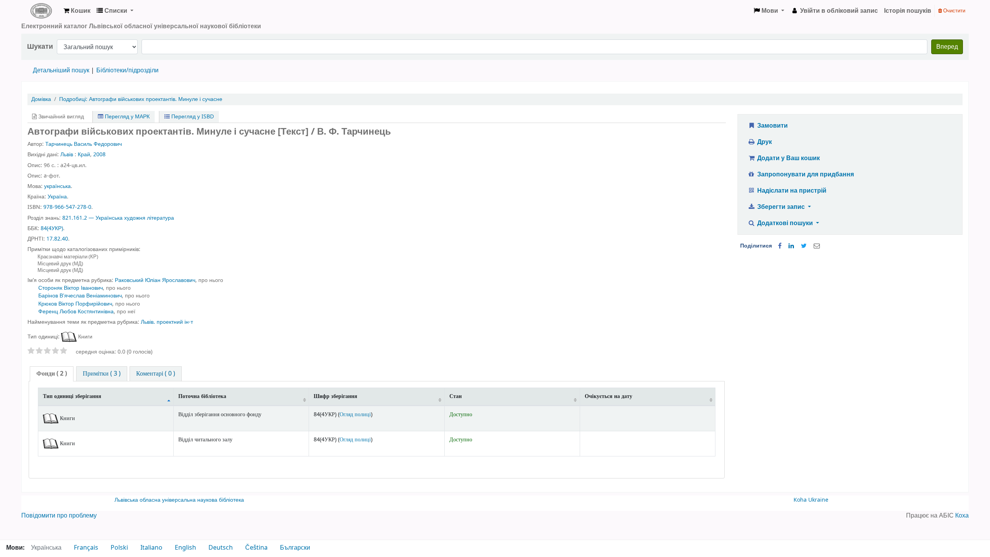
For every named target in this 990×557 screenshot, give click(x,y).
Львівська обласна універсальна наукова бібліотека (179, 500)
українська (57, 186)
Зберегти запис (781, 207)
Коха (962, 515)
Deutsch (220, 547)
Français (86, 547)
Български (295, 547)
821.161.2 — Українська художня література (118, 218)
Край (84, 154)
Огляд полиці (355, 414)
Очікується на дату (608, 396)
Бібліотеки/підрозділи (127, 70)
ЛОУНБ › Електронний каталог (41, 11)
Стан (455, 396)
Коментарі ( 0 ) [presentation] (155, 373)
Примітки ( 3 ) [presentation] (102, 373)
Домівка (41, 99)
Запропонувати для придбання (805, 174)
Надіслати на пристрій (791, 190)
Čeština (256, 547)
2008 (99, 154)
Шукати (40, 46)
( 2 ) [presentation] (51, 373)
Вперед (947, 46)
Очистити (953, 10)
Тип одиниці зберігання (72, 396)
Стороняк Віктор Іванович (70, 288)
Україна (57, 197)
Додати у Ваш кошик (788, 158)
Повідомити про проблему (59, 515)
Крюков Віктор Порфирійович (75, 304)
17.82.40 (57, 239)
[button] (77, 11)
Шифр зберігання (335, 396)
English (185, 547)
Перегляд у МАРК (126, 117)
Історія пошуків (907, 10)
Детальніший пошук (61, 70)
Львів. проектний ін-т (167, 322)
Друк (764, 142)
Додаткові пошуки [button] (785, 223)
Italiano (151, 547)
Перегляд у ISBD (192, 117)
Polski (119, 547)
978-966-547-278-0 (67, 207)
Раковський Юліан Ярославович (155, 280)
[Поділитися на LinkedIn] (791, 246)
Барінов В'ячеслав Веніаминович (80, 296)
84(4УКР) (52, 228)
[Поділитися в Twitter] (803, 246)
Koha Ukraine (811, 500)
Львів (66, 154)
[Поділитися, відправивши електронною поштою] (816, 246)
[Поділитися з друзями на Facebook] (780, 246)
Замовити (772, 125)
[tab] (51, 373)
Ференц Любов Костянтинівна (76, 312)
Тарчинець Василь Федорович (83, 144)
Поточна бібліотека (202, 396)
